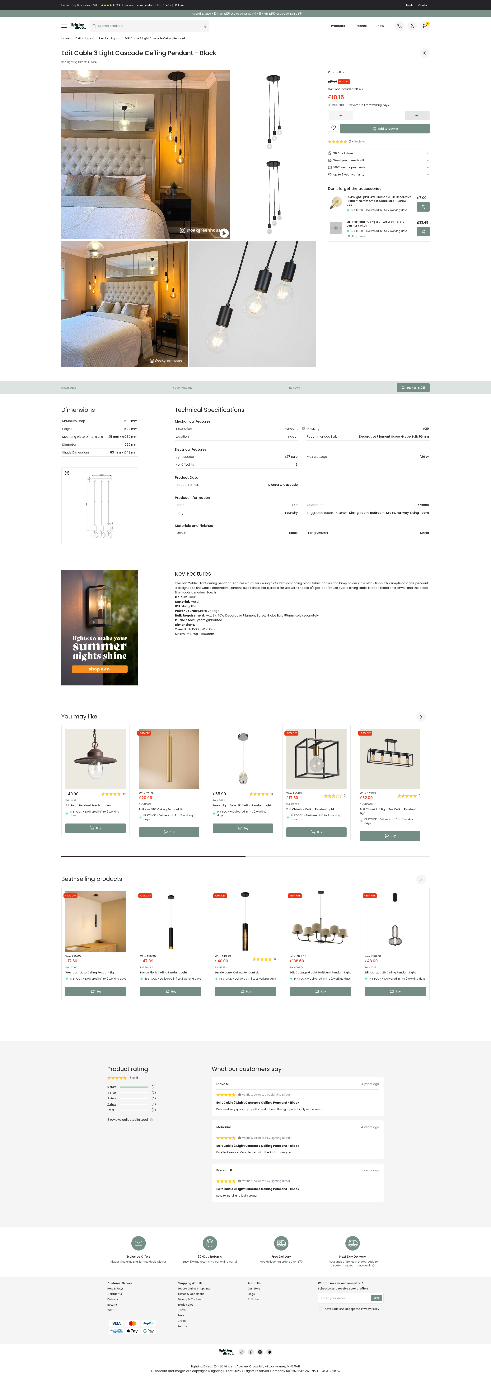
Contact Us (115, 1294)
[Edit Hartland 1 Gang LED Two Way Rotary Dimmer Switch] (336, 229)
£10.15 (416, 388)
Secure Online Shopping (194, 1288)
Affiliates (254, 1299)
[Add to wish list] (333, 128)
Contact (424, 5)
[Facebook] (251, 1352)
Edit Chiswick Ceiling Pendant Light (310, 809)
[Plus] (417, 115)
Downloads (68, 388)
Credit (182, 1321)
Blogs (251, 1294)
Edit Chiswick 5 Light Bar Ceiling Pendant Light (388, 811)
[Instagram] (260, 1352)
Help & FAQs (115, 1288)
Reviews (294, 388)
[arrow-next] (421, 717)
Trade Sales (185, 1305)
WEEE (110, 1310)
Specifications (182, 388)
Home (65, 38)
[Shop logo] (78, 26)
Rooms (361, 26)
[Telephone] (399, 26)
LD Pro (182, 1310)
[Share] (425, 53)
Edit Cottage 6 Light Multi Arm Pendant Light (320, 972)
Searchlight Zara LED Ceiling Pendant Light (242, 805)
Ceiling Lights (84, 38)
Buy (98, 828)
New (380, 26)
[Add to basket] (423, 207)
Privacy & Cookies (189, 1299)
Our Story (254, 1288)
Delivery (112, 1299)
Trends (182, 1315)
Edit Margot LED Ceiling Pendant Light (390, 972)
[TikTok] (241, 1352)
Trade (410, 5)
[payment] (140, 1323)
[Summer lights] (99, 627)
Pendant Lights (109, 38)
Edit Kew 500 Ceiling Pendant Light (162, 809)
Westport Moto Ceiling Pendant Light (91, 972)
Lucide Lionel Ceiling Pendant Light (238, 972)
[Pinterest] (269, 1352)
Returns (112, 1305)
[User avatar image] (412, 26)
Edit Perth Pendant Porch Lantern (88, 805)
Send (377, 1297)
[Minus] (341, 115)
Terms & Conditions (191, 1294)
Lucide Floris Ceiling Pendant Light (163, 972)
